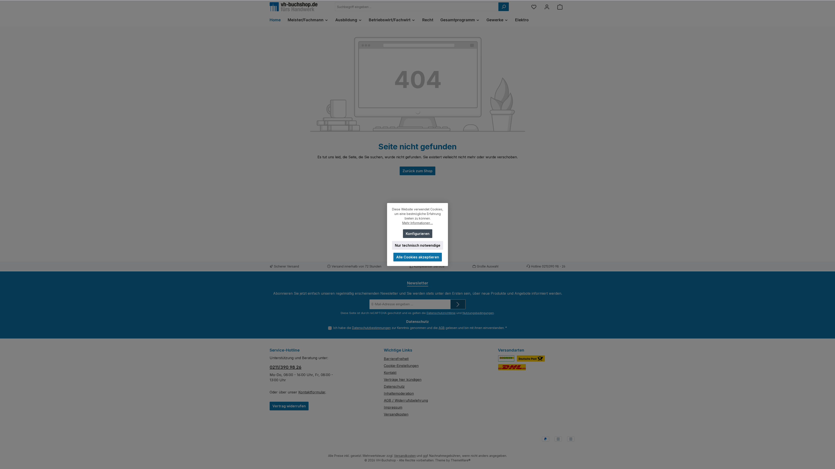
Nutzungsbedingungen (478, 313)
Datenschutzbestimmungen (371, 328)
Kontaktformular (311, 392)
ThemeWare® (461, 460)
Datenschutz (394, 386)
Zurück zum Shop (417, 171)
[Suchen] (503, 6)
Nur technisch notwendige (417, 245)
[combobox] (417, 6)
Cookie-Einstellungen (401, 365)
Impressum (393, 407)
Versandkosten (396, 414)
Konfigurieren (417, 233)
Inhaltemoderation (399, 393)
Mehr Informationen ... (417, 223)
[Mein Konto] (546, 6)
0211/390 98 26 (285, 367)
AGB (442, 328)
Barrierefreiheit (396, 359)
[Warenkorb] (559, 6)
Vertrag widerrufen (289, 406)
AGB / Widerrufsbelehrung (406, 400)
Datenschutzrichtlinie (441, 313)
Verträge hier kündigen (402, 379)
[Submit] (458, 304)
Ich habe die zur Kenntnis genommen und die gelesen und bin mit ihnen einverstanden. (420, 328)
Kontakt (390, 372)
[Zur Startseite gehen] (293, 6)
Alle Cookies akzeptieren (417, 257)
